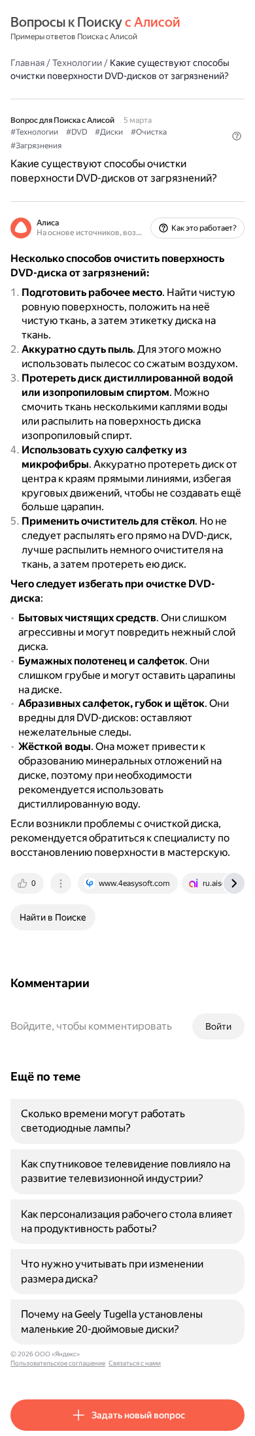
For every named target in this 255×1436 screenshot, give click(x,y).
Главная (27, 62)
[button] (237, 136)
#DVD (76, 132)
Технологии (77, 62)
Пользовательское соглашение (57, 1363)
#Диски (109, 132)
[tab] (28, 883)
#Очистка (149, 132)
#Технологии (34, 132)
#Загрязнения (35, 145)
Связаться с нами (135, 1363)
